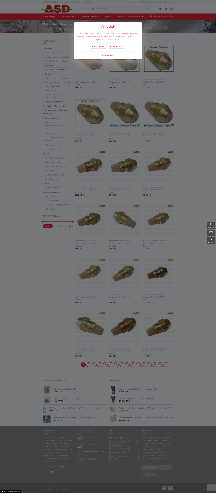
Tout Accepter (117, 46)
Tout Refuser (99, 46)
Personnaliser (108, 55)
